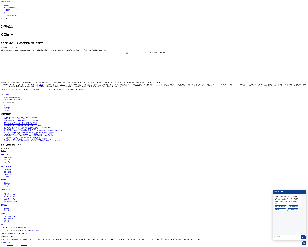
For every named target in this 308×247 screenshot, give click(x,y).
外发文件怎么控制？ (293, 206)
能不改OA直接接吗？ (293, 209)
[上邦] (154, 1)
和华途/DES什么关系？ (280, 209)
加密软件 (41, 85)
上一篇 (12, 98)
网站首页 (6, 5)
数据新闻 (6, 108)
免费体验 (3, 151)
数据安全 (6, 95)
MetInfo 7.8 (10, 245)
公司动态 (6, 110)
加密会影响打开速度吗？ (280, 206)
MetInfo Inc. (24, 245)
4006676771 (4, 224)
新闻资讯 (6, 105)
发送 (303, 237)
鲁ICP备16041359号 (33, 230)
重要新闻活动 (8, 107)
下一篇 (13, 99)
